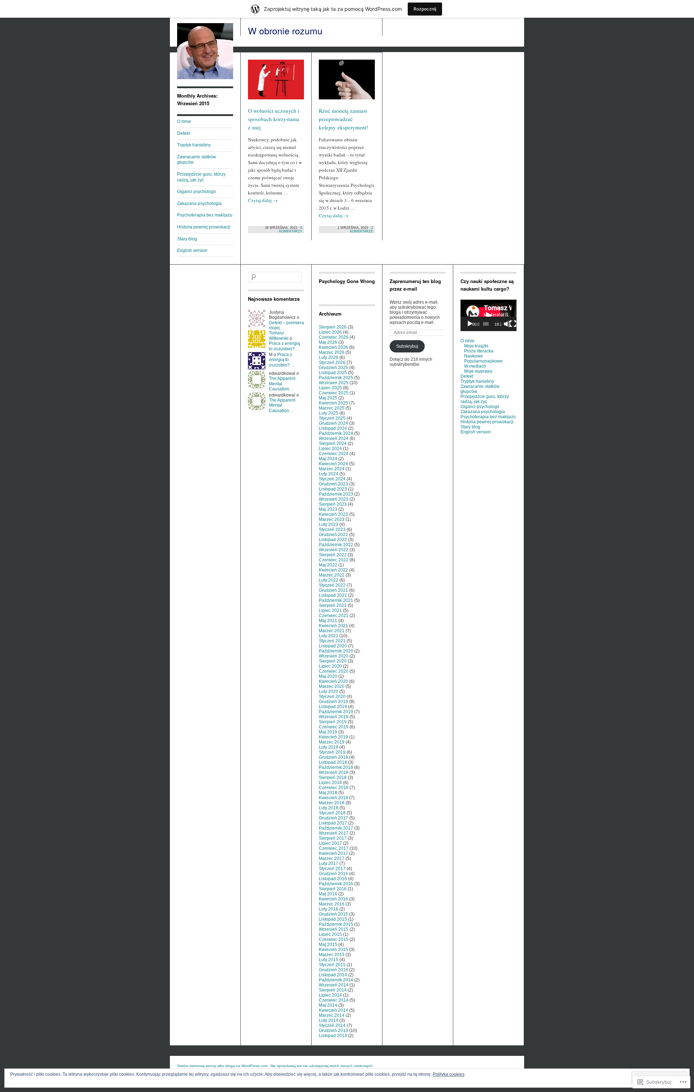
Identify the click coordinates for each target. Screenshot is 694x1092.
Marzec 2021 (331, 630)
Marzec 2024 (331, 468)
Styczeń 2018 (332, 812)
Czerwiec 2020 (333, 671)
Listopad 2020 (333, 645)
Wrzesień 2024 (333, 438)
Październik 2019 (336, 711)
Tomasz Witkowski (278, 335)
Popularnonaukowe (483, 361)
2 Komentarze (361, 229)
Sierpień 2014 (333, 990)
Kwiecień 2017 (333, 853)
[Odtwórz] (470, 323)
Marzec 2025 (331, 408)
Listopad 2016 (333, 878)
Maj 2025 (328, 398)
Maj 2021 (328, 620)
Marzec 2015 (331, 954)
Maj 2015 (328, 944)
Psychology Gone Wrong (347, 281)
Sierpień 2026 (333, 327)
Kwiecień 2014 (333, 1010)
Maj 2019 (328, 732)
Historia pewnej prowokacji (203, 227)
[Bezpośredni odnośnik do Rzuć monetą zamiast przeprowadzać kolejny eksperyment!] (347, 82)
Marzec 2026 (331, 352)
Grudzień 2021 (333, 590)
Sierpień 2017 (333, 838)
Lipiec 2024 (330, 448)
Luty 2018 (328, 807)
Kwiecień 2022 (333, 570)
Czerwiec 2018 (333, 787)
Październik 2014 (336, 979)
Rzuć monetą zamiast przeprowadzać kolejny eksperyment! (343, 119)
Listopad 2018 (333, 762)
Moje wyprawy (478, 371)
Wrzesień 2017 (333, 833)
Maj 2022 (328, 565)
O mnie (184, 121)
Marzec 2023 (331, 519)
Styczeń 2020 (332, 696)
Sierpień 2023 (333, 504)
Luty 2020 (328, 691)
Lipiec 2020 (330, 666)
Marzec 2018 (331, 802)
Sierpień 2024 (333, 443)
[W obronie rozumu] (205, 77)
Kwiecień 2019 (333, 737)
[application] (488, 315)
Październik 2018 (336, 767)
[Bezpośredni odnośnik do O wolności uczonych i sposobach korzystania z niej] (276, 82)
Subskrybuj (407, 346)
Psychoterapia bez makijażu (204, 215)
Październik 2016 (336, 883)
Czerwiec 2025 (333, 392)
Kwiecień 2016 (333, 899)
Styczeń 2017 (332, 868)
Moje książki (476, 345)
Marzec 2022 (331, 575)
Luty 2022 (328, 580)
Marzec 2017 (331, 858)
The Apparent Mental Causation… (282, 383)
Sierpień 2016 (333, 888)
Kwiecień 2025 (333, 403)
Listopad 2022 (333, 539)
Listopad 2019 (333, 706)
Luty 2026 (328, 357)
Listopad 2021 (333, 595)
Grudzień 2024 (333, 423)
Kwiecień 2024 (333, 463)
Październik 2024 (336, 433)
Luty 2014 (328, 1020)
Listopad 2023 (333, 489)
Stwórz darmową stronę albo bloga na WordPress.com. (223, 1066)
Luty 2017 (328, 863)
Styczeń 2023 (332, 529)
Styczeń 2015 (332, 964)
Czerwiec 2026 (333, 337)
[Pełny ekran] (513, 323)
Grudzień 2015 (333, 914)
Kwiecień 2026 (333, 347)
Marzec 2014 (331, 1015)
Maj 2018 (328, 792)
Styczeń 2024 (332, 478)
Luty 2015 (328, 959)
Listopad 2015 (333, 919)
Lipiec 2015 (330, 934)
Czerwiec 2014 (333, 1000)
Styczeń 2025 (332, 418)
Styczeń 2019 (332, 752)
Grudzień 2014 (333, 969)
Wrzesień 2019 (333, 716)
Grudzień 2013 (333, 1030)
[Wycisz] (507, 323)
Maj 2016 (328, 893)
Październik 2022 (336, 544)
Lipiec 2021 (330, 610)
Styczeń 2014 (332, 1025)
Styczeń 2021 (332, 640)
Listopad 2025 (333, 372)
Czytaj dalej (263, 200)
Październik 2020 (336, 651)
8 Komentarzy (290, 229)
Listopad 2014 (333, 974)
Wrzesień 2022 (333, 549)
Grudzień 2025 (333, 367)
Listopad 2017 (333, 823)
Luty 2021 (328, 635)
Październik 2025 (336, 377)
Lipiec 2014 (330, 995)
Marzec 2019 (331, 742)
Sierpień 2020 (333, 661)
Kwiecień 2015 (333, 949)
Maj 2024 (328, 458)
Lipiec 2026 (330, 332)
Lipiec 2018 (330, 782)
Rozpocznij (425, 9)
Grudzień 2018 (333, 757)
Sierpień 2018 (333, 777)
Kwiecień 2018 (333, 797)
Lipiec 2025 (330, 387)
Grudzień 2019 (333, 701)
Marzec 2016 (331, 904)
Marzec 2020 (331, 686)
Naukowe (473, 356)
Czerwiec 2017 (333, 848)
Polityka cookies (448, 1074)
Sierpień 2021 (333, 605)
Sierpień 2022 (333, 554)
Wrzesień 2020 (333, 656)
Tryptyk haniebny (194, 144)
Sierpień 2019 (333, 721)
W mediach (475, 366)
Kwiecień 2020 (333, 681)
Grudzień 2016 (333, 873)
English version (192, 250)
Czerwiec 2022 (333, 559)
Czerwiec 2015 (333, 939)
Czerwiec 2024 (333, 453)
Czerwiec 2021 (333, 615)
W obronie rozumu (285, 30)
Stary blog (187, 238)
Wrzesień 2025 (333, 382)
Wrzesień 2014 (333, 985)
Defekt (183, 133)
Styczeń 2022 (332, 585)
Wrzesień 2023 (333, 499)
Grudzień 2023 (333, 484)
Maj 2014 (328, 1005)
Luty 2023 (328, 524)
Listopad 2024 (333, 428)
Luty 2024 (328, 473)
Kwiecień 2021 (333, 625)
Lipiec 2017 (330, 843)
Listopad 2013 (333, 1035)
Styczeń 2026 (332, 362)
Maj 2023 (328, 509)
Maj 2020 (328, 676)
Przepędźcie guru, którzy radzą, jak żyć (201, 177)
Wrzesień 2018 (333, 772)
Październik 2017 (336, 828)
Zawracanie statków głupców (196, 159)
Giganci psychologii (196, 191)
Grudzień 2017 (333, 818)
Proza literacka (478, 351)
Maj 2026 (328, 342)
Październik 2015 (336, 924)
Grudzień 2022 (333, 534)
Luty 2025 (328, 413)
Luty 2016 (328, 909)
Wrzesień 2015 (333, 929)
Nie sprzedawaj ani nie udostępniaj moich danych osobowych (321, 1066)
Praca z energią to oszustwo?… (284, 346)
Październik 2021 (336, 600)
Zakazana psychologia (199, 203)
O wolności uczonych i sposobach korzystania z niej (273, 119)
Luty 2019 (328, 747)
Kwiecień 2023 (333, 514)
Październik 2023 (336, 494)
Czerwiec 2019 (333, 726)
